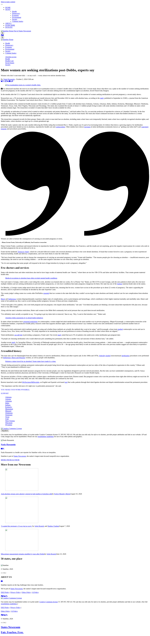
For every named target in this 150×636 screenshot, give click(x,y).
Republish (5, 431)
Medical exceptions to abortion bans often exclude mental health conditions (31, 278)
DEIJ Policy (5, 592)
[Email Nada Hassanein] (2, 449)
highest (119, 284)
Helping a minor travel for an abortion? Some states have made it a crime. (30, 361)
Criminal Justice (17, 21)
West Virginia (10, 421)
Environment (16, 17)
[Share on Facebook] (6, 81)
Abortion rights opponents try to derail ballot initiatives (24, 318)
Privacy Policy (16, 592)
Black (3, 299)
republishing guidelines (46, 436)
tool (66, 382)
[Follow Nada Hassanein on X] (3, 449)
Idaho (7, 403)
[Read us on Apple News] (5, 615)
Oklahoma (9, 413)
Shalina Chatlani (53, 526)
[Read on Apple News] (5, 596)
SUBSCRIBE (10, 25)
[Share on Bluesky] (2, 81)
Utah (7, 419)
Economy (15, 15)
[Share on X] (4, 81)
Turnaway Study (23, 252)
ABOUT (8, 23)
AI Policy (35, 592)
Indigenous (12, 299)
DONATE (9, 27)
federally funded (104, 356)
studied (120, 329)
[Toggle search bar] (2, 33)
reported (46, 293)
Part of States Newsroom (22, 31)
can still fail (18, 335)
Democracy (16, 13)
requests (3, 129)
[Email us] (2, 581)
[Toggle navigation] (2, 4)
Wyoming (8, 425)
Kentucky (8, 407)
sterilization (125, 356)
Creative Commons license (48, 602)
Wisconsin (8, 423)
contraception (60, 127)
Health (14, 11)
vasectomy (145, 127)
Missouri (8, 411)
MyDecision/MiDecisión (30, 382)
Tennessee (8, 415)
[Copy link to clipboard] (12, 81)
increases (87, 127)
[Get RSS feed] (6, 596)
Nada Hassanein (9, 79)
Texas (7, 417)
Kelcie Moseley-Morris (62, 494)
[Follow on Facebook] (1, 35)
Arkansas (8, 401)
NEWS (7, 9)
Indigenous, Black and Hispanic (14, 358)
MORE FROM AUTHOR (10, 460)
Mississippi (9, 409)
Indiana (7, 405)
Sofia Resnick (39, 526)
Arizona (8, 399)
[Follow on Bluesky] (3, 35)
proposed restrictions (30, 321)
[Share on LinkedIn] (8, 81)
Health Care (9, 61)
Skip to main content (8, 2)
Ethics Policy (26, 592)
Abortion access (10, 57)
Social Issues (9, 63)
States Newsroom (20, 456)
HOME (8, 7)
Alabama (8, 397)
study (102, 98)
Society (14, 19)
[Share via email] (10, 81)
